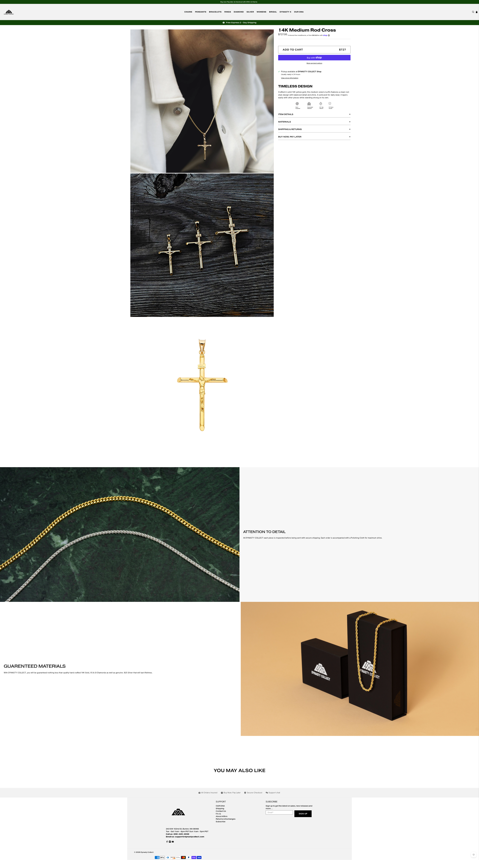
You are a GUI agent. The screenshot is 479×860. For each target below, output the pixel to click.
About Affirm (221, 816)
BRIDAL (273, 12)
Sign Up (303, 814)
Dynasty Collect (147, 852)
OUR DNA (299, 12)
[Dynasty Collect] (9, 12)
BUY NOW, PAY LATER (289, 137)
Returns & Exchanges (225, 819)
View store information (289, 78)
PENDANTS (200, 12)
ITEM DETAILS (285, 114)
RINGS (227, 12)
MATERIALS (284, 122)
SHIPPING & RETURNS (290, 129)
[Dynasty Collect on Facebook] (167, 842)
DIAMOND (239, 12)
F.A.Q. (218, 814)
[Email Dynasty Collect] (173, 842)
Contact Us (221, 811)
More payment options (314, 63)
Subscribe (220, 822)
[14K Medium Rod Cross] (202, 101)
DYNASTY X (285, 12)
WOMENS (261, 12)
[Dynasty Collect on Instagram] (170, 842)
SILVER (250, 12)
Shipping (220, 808)
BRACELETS (215, 12)
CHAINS (188, 12)
